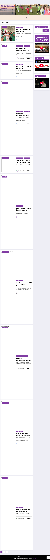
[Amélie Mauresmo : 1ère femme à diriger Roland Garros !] (8, 164)
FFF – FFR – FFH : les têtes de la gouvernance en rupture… (23, 67)
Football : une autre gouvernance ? (23, 510)
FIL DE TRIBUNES (26, 45)
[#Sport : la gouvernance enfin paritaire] (8, 117)
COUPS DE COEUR (19, 27)
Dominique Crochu (21, 39)
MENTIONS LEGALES (22, 556)
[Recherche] (26, 17)
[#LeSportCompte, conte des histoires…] (8, 437)
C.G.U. (30, 556)
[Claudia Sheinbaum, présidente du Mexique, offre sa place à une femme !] (8, 33)
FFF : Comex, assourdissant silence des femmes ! (24, 49)
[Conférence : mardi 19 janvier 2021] (8, 286)
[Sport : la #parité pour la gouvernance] (8, 211)
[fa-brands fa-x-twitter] (49, 2)
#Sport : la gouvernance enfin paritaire (22, 114)
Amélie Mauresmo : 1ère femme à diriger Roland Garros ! (23, 161)
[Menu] (23, 18)
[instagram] (43, 2)
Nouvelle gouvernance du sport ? (24, 359)
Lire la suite (29, 39)
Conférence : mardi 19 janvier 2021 (24, 284)
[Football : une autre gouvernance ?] (8, 513)
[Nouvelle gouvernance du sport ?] (8, 362)
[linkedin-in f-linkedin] (37, 2)
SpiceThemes (34, 558)
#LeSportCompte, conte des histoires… (23, 434)
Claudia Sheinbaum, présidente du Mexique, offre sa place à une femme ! (23, 30)
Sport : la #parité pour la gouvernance (23, 209)
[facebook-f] (46, 2)
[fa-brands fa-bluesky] (40, 2)
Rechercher (41, 27)
